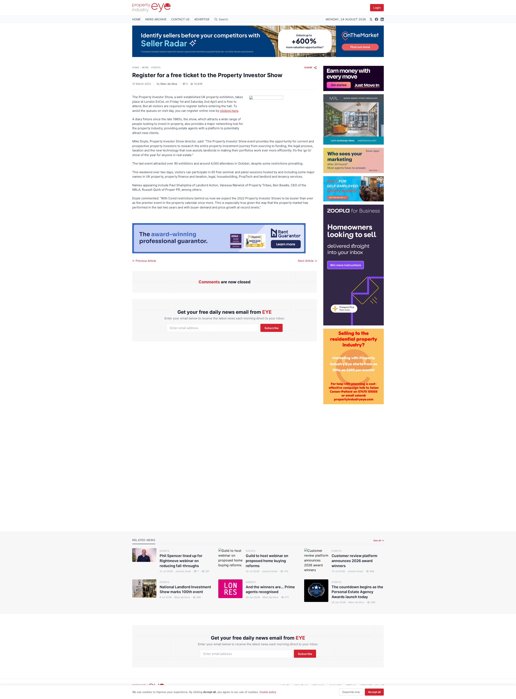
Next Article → (307, 260)
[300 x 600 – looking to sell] (353, 265)
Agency (251, 582)
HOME (136, 19)
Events (156, 67)
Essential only (351, 692)
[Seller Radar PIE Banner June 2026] (258, 41)
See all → (378, 540)
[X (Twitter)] (370, 19)
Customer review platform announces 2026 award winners (354, 561)
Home (135, 67)
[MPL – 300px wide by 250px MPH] (353, 119)
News (145, 67)
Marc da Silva (168, 83)
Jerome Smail (182, 571)
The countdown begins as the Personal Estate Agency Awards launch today (357, 592)
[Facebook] (376, 19)
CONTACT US (180, 19)
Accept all (374, 692)
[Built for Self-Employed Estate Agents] (353, 188)
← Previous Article (144, 260)
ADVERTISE (201, 19)
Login (377, 7)
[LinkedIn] (382, 19)
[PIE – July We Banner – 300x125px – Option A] (353, 78)
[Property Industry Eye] (151, 7)
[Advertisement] (353, 464)
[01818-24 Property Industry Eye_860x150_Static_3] (224, 238)
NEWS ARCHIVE (155, 19)
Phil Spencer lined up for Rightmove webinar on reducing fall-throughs (181, 561)
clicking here (229, 111)
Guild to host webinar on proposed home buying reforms (267, 561)
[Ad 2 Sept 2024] (353, 366)
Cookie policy (267, 692)
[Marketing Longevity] (353, 160)
